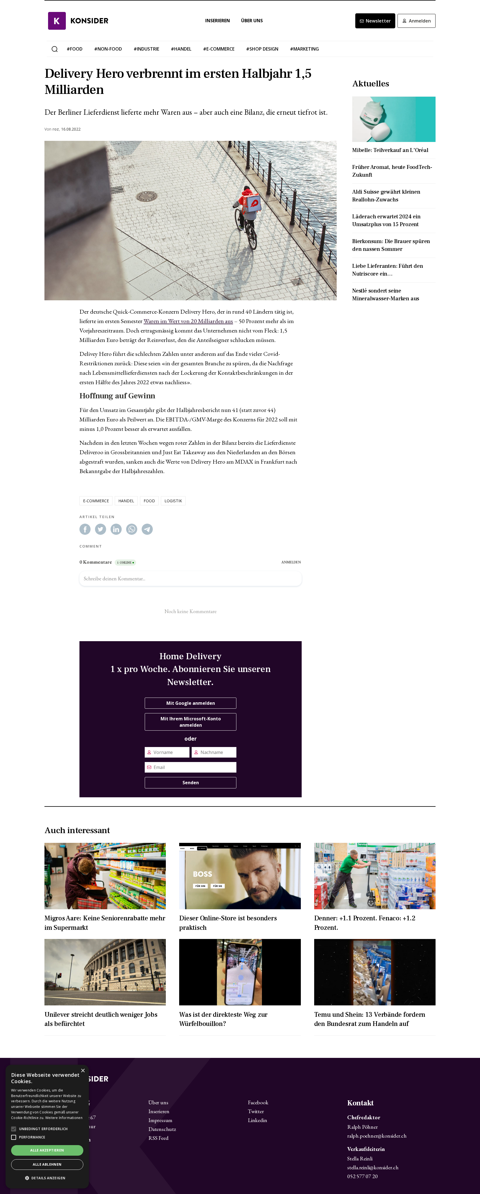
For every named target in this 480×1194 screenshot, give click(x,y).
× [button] (83, 1071)
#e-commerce (218, 49)
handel (126, 500)
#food (74, 49)
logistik (173, 500)
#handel (181, 49)
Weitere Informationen (63, 1117)
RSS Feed (158, 1137)
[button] (47, 1178)
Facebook (258, 1102)
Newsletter (378, 21)
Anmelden (420, 21)
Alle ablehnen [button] (47, 1164)
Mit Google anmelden (190, 703)
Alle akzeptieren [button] (47, 1150)
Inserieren (217, 20)
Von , (52, 129)
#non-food (108, 49)
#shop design (262, 49)
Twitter (256, 1111)
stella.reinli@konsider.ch (373, 1167)
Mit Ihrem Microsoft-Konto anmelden (191, 722)
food (149, 500)
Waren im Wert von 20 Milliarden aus (188, 321)
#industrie (146, 49)
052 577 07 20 (362, 1176)
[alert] (47, 1126)
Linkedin (257, 1120)
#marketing (304, 49)
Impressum (160, 1120)
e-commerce (96, 500)
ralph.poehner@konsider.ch (377, 1135)
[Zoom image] (190, 220)
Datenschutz (162, 1129)
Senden (190, 783)
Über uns (252, 20)
